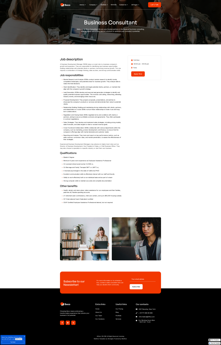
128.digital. (111, 338)
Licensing (121, 336)
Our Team (98, 315)
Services (113, 5)
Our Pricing (119, 309)
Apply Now (138, 74)
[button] (83, 4)
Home (97, 309)
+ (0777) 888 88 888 (145, 313)
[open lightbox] (84, 238)
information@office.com (147, 317)
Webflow (124, 338)
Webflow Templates (99, 338)
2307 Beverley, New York (147, 309)
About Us (98, 312)
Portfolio (118, 315)
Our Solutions (99, 319)
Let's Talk (154, 5)
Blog (117, 312)
